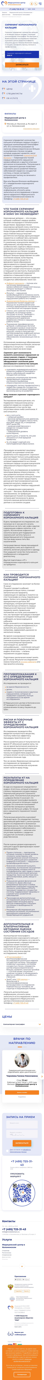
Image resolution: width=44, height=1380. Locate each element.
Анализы (5, 1259)
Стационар (5, 1251)
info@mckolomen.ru (11, 1232)
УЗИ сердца (21, 979)
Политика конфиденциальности (24, 1323)
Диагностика (6, 1257)
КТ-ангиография (13, 957)
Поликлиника (6, 1253)
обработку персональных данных (20, 1151)
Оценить (26, 1291)
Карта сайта (18, 1327)
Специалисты (14, 93)
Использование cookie (21, 1325)
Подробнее (18, 1291)
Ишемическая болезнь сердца (20, 301)
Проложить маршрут (31, 129)
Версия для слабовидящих (20, 1333)
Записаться (22, 1143)
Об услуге (12, 98)
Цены (9, 89)
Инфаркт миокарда (15, 283)
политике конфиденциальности (23, 1360)
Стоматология (6, 1255)
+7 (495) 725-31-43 (16, 9)
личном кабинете (28, 662)
